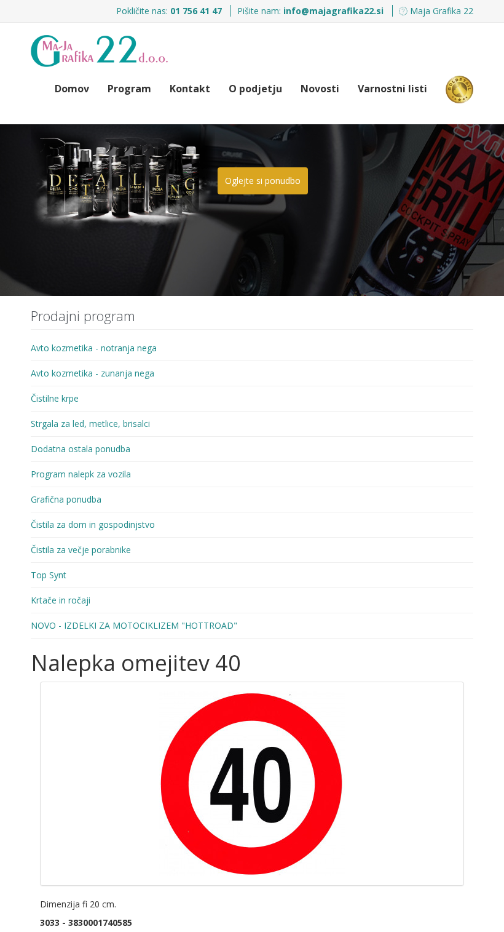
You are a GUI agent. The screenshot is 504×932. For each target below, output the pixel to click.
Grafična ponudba (66, 499)
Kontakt (190, 88)
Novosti (320, 88)
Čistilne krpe (55, 398)
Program (129, 88)
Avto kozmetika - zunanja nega (92, 373)
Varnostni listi (392, 88)
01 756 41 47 (197, 11)
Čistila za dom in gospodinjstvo (93, 524)
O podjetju (255, 88)
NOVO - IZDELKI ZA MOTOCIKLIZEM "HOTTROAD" (134, 625)
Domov (72, 88)
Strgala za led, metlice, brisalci (90, 423)
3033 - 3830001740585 (86, 922)
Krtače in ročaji (60, 600)
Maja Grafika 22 (440, 11)
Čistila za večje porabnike (81, 550)
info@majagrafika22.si (333, 11)
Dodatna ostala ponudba (80, 449)
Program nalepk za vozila (81, 474)
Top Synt (48, 575)
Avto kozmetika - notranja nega (94, 348)
